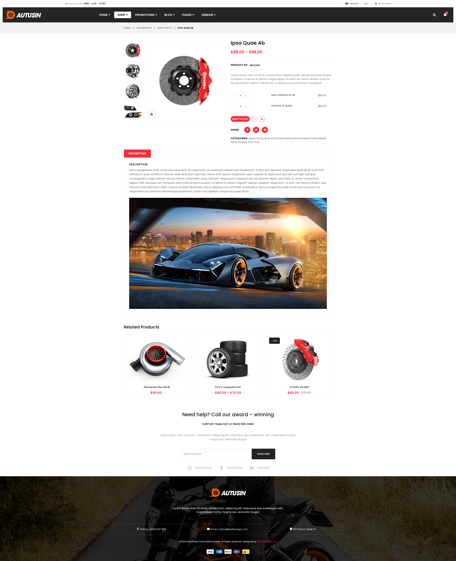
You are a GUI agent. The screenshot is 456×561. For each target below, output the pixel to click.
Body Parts (165, 27)
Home (127, 27)
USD (366, 3)
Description (137, 153)
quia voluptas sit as (283, 95)
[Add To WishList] (254, 119)
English (354, 3)
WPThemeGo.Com (267, 541)
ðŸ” (151, 114)
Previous (133, 120)
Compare (262, 119)
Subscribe (263, 454)
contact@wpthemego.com (233, 529)
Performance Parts (305, 138)
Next (133, 41)
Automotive (144, 27)
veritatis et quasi (281, 105)
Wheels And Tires (248, 142)
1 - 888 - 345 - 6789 (93, 3)
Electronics (285, 138)
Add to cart (240, 119)
